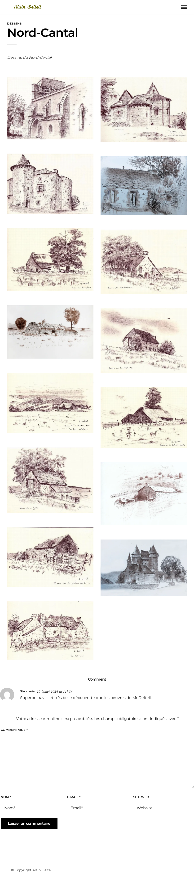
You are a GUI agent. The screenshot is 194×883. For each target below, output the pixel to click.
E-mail (73, 797)
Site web (141, 797)
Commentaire (14, 730)
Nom (6, 797)
